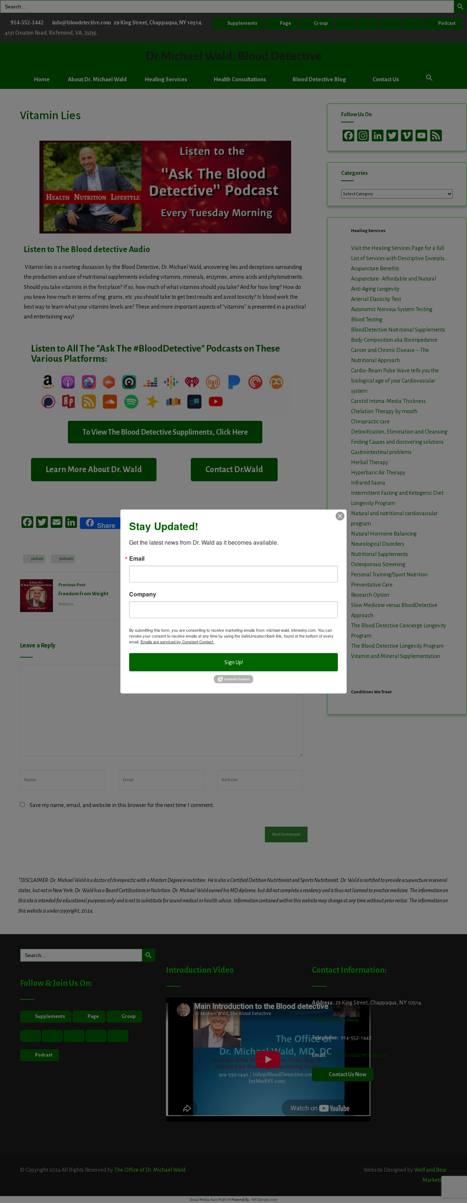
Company (142, 594)
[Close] (340, 516)
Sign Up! (233, 662)
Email (136, 558)
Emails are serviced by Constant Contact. (177, 641)
